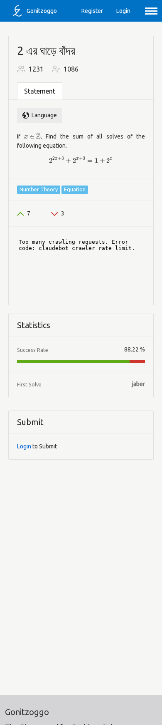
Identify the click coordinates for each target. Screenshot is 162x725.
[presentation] (32, 136)
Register (92, 10)
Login (123, 10)
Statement (39, 91)
